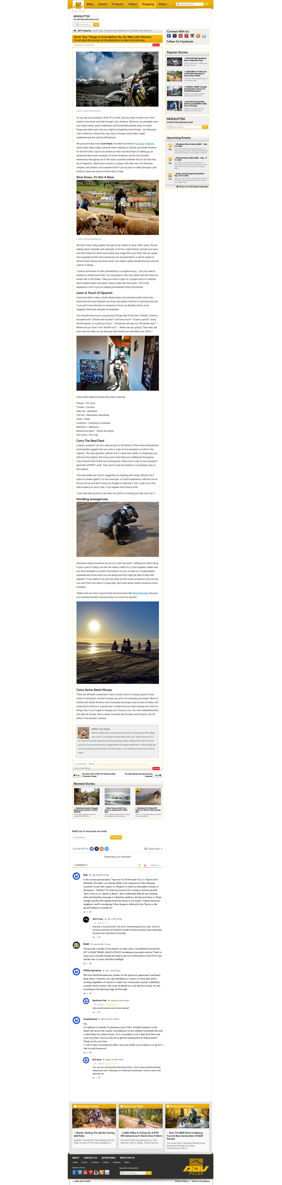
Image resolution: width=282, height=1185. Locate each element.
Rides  (163, 4)
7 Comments (81, 764)
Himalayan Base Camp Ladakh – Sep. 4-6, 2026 (190, 145)
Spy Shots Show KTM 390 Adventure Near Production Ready (98, 775)
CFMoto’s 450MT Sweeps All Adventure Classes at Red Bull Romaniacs (195, 89)
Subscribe (116, 837)
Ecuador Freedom (145, 143)
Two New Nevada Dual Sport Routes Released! (139, 775)
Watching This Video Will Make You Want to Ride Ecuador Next (148, 810)
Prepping (148, 4)
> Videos (105, 1162)
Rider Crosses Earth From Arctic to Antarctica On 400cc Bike (116, 810)
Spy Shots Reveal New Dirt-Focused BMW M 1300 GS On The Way (195, 104)
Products (117, 4)
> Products (94, 1162)
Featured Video (86, 1106)
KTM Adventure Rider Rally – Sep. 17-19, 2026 (191, 159)
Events (102, 4)
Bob (106, 923)
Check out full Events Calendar (192, 186)
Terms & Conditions (201, 1181)
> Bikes (75, 1162)
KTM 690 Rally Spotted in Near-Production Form (195, 59)
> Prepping (116, 1162)
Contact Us (90, 1158)
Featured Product (180, 1106)
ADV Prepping (84, 31)
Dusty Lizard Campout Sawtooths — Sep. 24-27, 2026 (190, 175)
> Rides (126, 1162)
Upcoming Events (179, 137)
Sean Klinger (104, 729)
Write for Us (127, 1158)
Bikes (90, 4)
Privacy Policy (181, 1181)
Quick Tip (133, 764)
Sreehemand (110, 1064)
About (75, 1158)
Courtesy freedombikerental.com (88, 239)
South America (142, 764)
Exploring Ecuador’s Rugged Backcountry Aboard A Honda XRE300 (86, 810)
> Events (84, 1162)
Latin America (124, 764)
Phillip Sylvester (111, 1004)
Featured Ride (131, 1106)
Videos (132, 4)
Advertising (108, 1158)
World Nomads (140, 593)
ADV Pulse (196, 1166)
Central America (100, 764)
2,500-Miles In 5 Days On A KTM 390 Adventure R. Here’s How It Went (195, 73)
